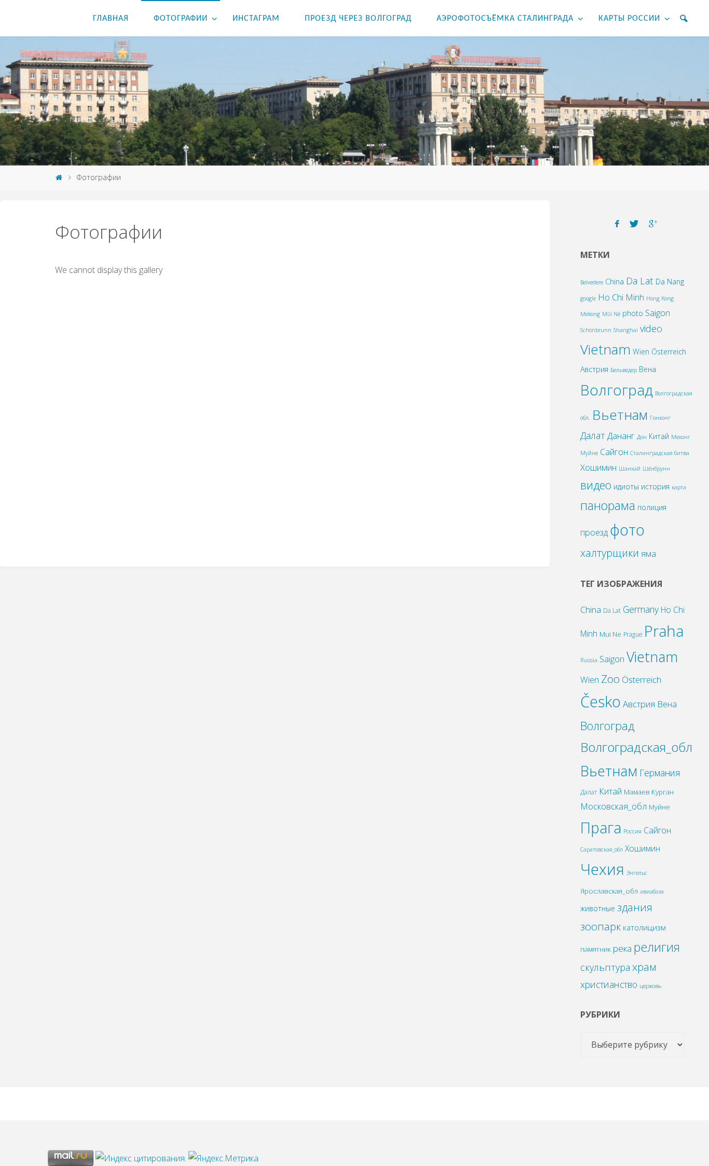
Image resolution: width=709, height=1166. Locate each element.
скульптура (605, 967)
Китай (659, 436)
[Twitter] (634, 224)
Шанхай (629, 468)
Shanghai (625, 330)
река (622, 948)
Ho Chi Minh (621, 297)
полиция (651, 507)
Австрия (594, 369)
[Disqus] (275, 415)
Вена (647, 369)
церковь (650, 986)
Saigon (657, 313)
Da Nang (670, 281)
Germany (641, 609)
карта (679, 487)
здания (634, 907)
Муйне (589, 453)
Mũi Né (611, 314)
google (588, 298)
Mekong (590, 314)
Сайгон (614, 452)
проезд (594, 532)
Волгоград (616, 390)
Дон (642, 437)
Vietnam (605, 349)
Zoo (610, 678)
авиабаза (652, 891)
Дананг (621, 436)
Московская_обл (613, 806)
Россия (632, 831)
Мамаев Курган (649, 792)
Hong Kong (660, 298)
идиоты (626, 486)
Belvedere (591, 282)
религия (657, 947)
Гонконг (660, 417)
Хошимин (598, 467)
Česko (600, 701)
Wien (641, 351)
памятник (595, 949)
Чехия (602, 869)
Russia (588, 660)
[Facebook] (617, 224)
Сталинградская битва (659, 453)
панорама (607, 505)
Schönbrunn (595, 330)
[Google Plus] (653, 224)
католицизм (644, 927)
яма (648, 553)
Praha (664, 631)
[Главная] (58, 177)
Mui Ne (610, 634)
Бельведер (623, 370)
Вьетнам (620, 414)
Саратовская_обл (601, 849)
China (614, 281)
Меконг (680, 437)
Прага (600, 827)
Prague (632, 634)
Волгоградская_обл (636, 747)
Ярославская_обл (609, 891)
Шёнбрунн (656, 468)
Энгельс (636, 872)
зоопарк (600, 926)
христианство (608, 984)
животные (597, 908)
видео (595, 484)
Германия (659, 772)
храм (644, 967)
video (651, 328)
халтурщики (609, 553)
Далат (592, 435)
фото (627, 529)
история (655, 486)
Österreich (668, 351)
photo (632, 313)
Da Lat (639, 280)
